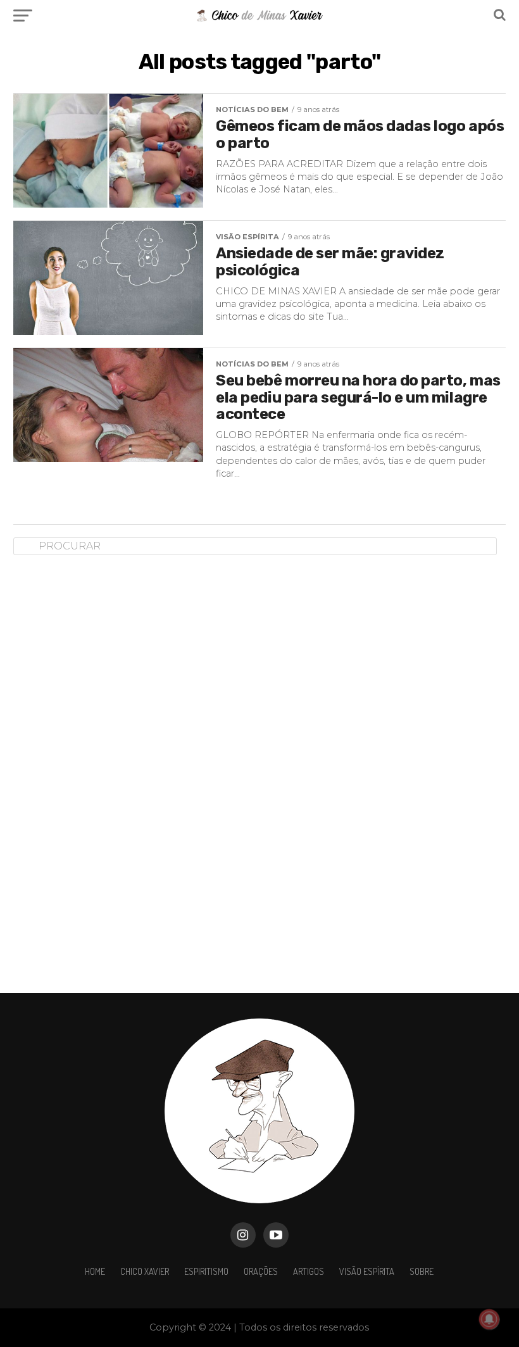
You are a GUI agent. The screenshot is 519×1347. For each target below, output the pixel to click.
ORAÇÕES (261, 1271)
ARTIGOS (308, 1271)
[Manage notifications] (489, 1319)
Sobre (422, 1271)
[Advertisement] (108, 764)
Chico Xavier (144, 1271)
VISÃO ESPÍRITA (366, 1271)
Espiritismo (206, 1271)
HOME (95, 1271)
